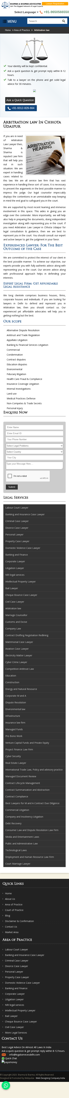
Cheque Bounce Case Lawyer (21, 1021)
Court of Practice (14, 910)
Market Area (11, 932)
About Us (10, 899)
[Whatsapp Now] (6, 1085)
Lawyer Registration (55, 4)
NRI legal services (14, 1004)
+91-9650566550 (56, 12)
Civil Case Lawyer (14, 1027)
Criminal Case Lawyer (16, 960)
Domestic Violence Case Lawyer (22, 982)
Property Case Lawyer (17, 977)
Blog (7, 915)
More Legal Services (16, 1032)
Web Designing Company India (50, 1078)
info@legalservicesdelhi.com (24, 1054)
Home (8, 30)
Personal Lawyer (14, 971)
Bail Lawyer (11, 1016)
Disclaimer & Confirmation (19, 921)
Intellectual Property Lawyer (20, 1010)
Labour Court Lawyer (16, 949)
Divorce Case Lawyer (16, 966)
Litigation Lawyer (14, 999)
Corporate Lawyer (15, 993)
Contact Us (11, 926)
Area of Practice (22, 30)
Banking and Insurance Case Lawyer (24, 955)
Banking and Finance (16, 988)
